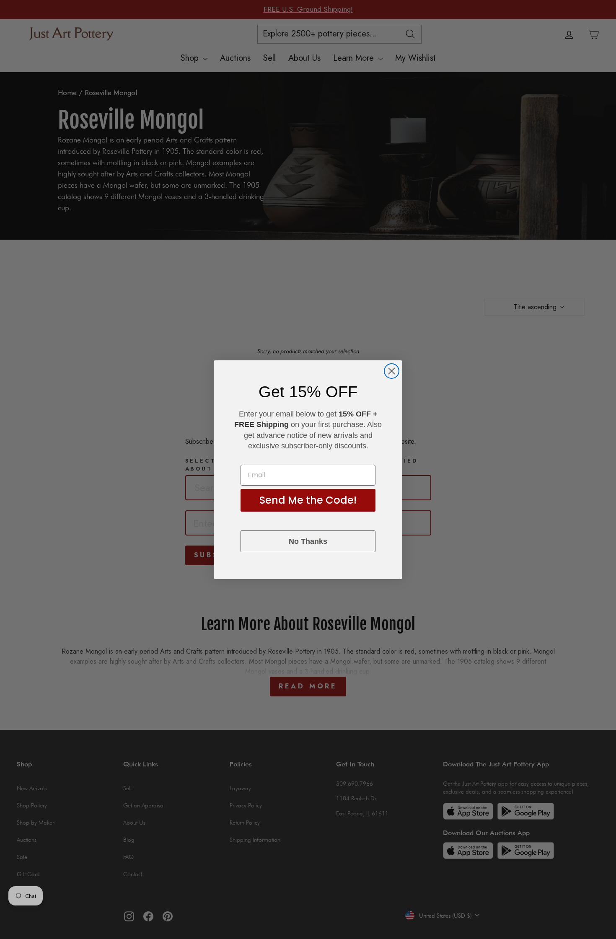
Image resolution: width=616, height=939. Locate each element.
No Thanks (308, 541)
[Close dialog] (391, 371)
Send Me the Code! (308, 500)
